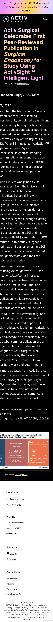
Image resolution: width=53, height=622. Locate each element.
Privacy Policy (12, 589)
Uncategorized (21, 474)
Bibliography (11, 578)
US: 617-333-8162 (13, 505)
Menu (46, 19)
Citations (10, 584)
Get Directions (11, 533)
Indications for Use (14, 594)
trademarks (45, 610)
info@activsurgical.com (15, 499)
